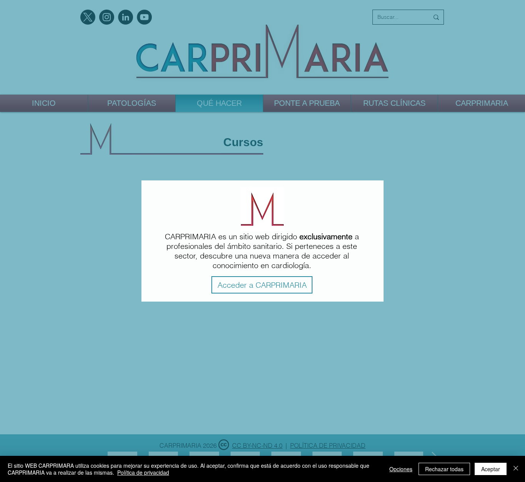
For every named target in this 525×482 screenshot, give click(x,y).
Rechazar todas (444, 469)
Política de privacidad (143, 472)
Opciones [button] (400, 469)
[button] (261, 285)
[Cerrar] (515, 469)
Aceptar (490, 469)
